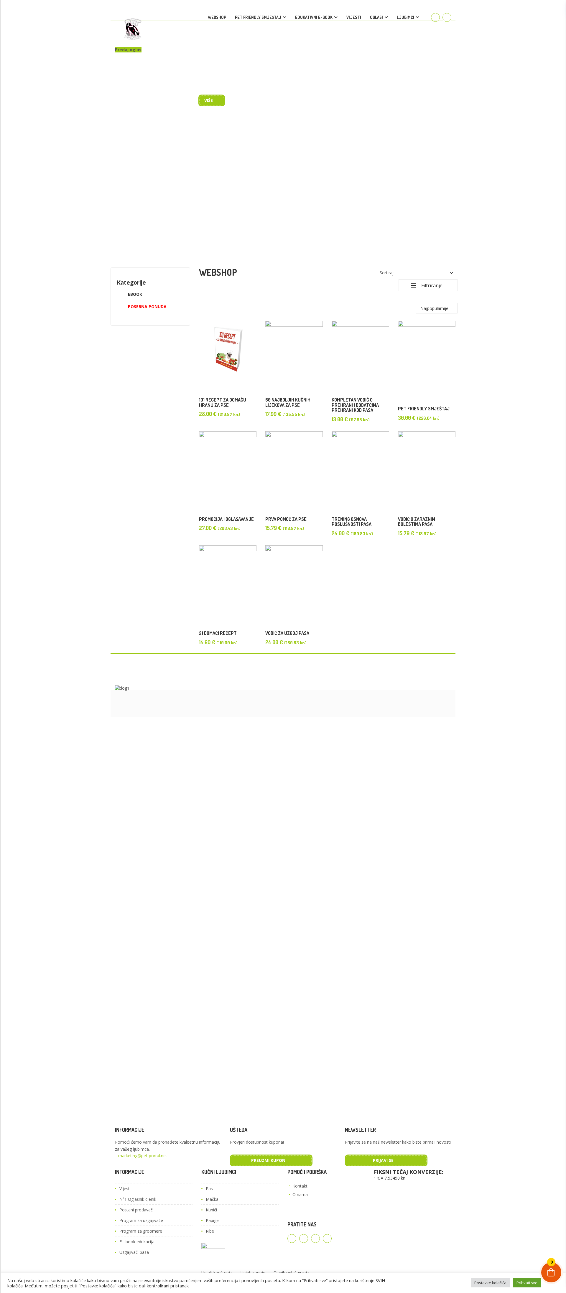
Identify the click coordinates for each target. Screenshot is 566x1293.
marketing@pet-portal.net (142, 1155)
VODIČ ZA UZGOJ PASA (287, 633)
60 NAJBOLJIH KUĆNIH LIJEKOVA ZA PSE (287, 402)
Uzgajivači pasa (134, 1252)
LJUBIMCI (405, 17)
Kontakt (299, 1186)
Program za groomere (140, 1231)
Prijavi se (383, 1160)
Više (208, 100)
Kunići (211, 1210)
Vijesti (125, 1188)
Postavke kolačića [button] (490, 1282)
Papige (212, 1220)
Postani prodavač (136, 1210)
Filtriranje (431, 285)
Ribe (210, 1231)
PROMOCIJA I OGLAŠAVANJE (226, 519)
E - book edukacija (136, 1241)
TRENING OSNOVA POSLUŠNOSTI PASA (351, 521)
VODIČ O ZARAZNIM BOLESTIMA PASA (416, 521)
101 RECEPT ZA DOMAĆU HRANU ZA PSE (222, 402)
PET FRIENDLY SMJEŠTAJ (258, 17)
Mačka (212, 1199)
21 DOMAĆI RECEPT (218, 633)
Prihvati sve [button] (526, 1282)
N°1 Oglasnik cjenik (137, 1199)
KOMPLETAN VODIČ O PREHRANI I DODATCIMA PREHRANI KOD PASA (355, 405)
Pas (209, 1188)
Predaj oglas (128, 49)
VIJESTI (353, 17)
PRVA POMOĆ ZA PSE (286, 519)
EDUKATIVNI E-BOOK (314, 17)
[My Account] (435, 17)
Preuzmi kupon (268, 1160)
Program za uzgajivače (141, 1220)
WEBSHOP (217, 17)
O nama (300, 1194)
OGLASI (376, 17)
